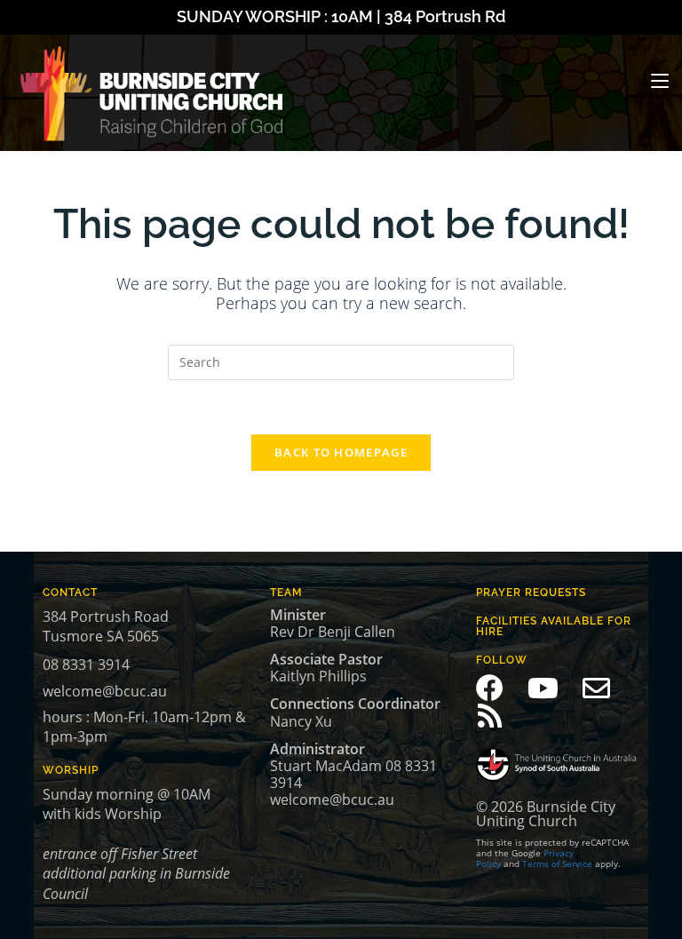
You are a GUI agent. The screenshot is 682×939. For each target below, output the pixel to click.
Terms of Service (557, 863)
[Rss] (490, 715)
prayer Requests (531, 592)
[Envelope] (596, 688)
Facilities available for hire (553, 626)
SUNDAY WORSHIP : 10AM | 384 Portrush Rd (341, 16)
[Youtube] (543, 688)
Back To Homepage (341, 452)
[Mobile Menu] (660, 81)
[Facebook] (490, 688)
